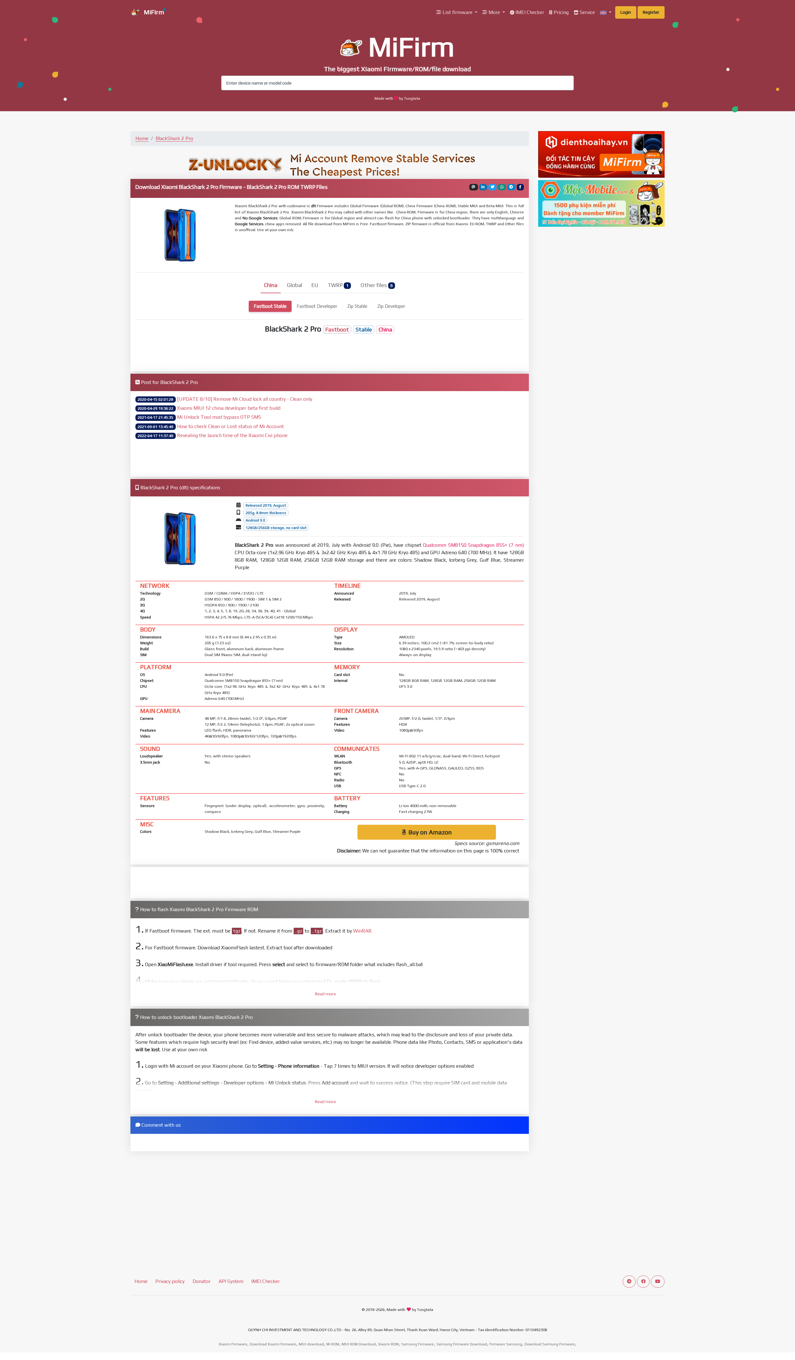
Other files (377, 285)
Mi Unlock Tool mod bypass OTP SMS (219, 417)
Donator (202, 1281)
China (270, 285)
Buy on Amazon (429, 832)
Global (294, 285)
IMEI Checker (529, 12)
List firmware (457, 12)
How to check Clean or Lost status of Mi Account (230, 426)
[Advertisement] (385, 252)
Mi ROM (332, 1344)
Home (141, 138)
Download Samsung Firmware (550, 1344)
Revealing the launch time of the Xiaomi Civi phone (232, 435)
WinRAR (362, 931)
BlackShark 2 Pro (174, 138)
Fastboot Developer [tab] (317, 306)
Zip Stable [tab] (357, 306)
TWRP (338, 285)
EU (314, 285)
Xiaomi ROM (388, 1344)
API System (231, 1281)
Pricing (560, 12)
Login (625, 12)
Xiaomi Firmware (233, 1344)
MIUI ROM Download (359, 1344)
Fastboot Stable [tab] (270, 306)
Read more (325, 993)
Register (651, 12)
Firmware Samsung (505, 1344)
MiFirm (153, 12)
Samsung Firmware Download (461, 1344)
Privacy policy (169, 1281)
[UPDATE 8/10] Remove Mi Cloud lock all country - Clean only (244, 399)
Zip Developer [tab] (391, 306)
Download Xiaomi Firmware (273, 1344)
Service (587, 12)
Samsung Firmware (417, 1344)
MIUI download (311, 1344)
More (494, 12)
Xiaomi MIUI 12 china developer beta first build (228, 408)
